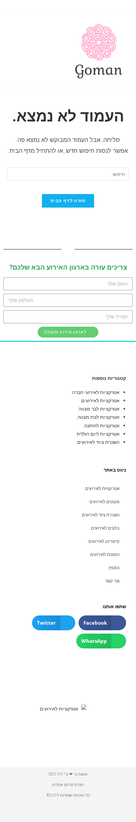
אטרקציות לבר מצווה (99, 409)
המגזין (114, 567)
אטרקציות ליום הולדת (98, 434)
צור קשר (112, 580)
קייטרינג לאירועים (103, 541)
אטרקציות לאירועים (100, 400)
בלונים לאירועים (105, 528)
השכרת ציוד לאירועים (98, 442)
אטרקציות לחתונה (101, 425)
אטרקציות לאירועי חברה (95, 392)
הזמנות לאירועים (104, 554)
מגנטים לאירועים (104, 501)
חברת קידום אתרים (68, 784)
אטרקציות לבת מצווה (98, 417)
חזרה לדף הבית (68, 201)
